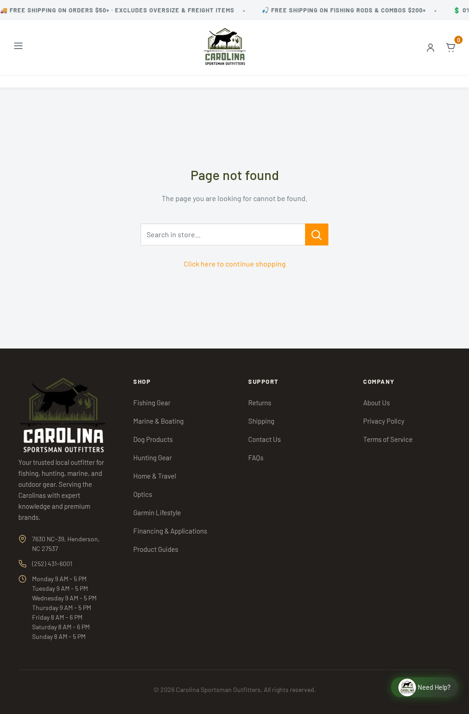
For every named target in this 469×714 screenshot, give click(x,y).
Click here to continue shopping (235, 263)
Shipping (261, 421)
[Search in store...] (316, 234)
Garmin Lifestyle (157, 512)
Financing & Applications (170, 531)
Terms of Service (388, 439)
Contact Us (264, 439)
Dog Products (153, 439)
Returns (259, 402)
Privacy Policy (383, 421)
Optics (142, 494)
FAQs (255, 457)
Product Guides (155, 549)
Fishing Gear (151, 402)
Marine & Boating (158, 421)
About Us (376, 402)
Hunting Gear (152, 457)
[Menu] (18, 48)
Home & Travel (154, 476)
